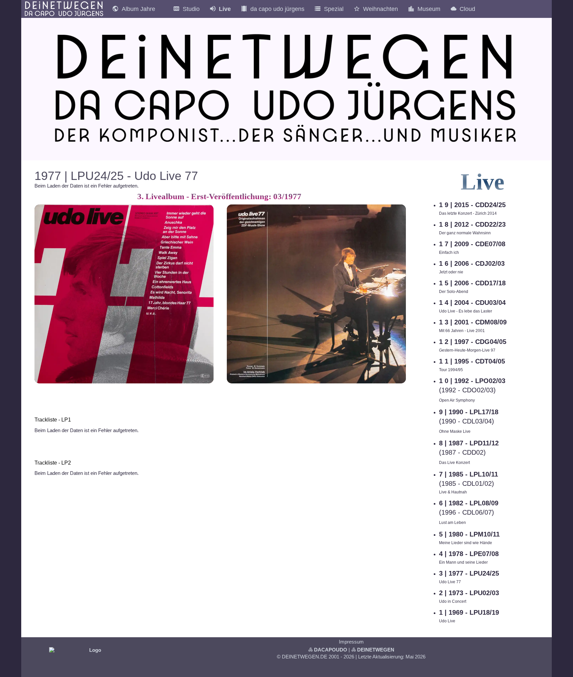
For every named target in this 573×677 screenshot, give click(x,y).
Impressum (351, 642)
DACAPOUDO (330, 649)
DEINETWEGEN (375, 649)
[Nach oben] (402, 391)
